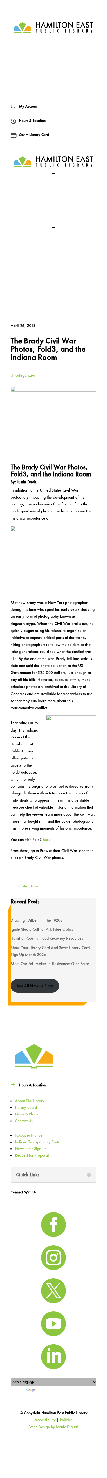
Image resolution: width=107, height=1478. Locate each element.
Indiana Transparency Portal (38, 1142)
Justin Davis (28, 886)
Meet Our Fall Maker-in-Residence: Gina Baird (50, 963)
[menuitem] (53, 40)
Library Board (26, 1107)
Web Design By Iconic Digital (53, 1426)
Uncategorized (23, 375)
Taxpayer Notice (28, 1135)
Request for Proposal (32, 1155)
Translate (42, 1390)
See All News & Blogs (35, 986)
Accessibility (45, 1420)
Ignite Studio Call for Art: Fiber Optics (42, 929)
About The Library (29, 1100)
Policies (66, 1420)
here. (47, 839)
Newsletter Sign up (30, 1148)
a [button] (41, 40)
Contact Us (24, 1120)
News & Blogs (26, 1114)
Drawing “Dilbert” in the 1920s (36, 920)
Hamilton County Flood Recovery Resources (47, 938)
